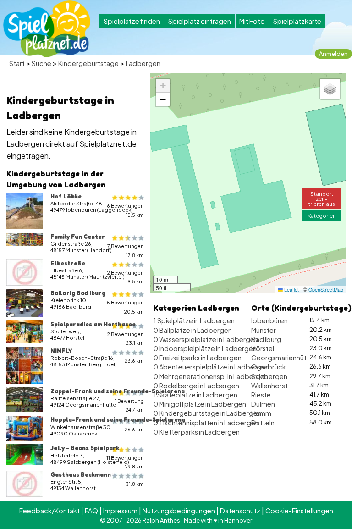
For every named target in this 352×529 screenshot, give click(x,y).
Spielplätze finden (132, 21)
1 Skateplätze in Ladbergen (195, 395)
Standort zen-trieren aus (321, 198)
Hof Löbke (66, 196)
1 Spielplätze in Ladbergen (194, 320)
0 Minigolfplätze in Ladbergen (200, 404)
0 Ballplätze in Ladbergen (193, 330)
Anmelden (333, 53)
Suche (41, 63)
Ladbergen (143, 63)
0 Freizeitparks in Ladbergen (198, 357)
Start (17, 63)
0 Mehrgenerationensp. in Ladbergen (211, 376)
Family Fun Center (77, 236)
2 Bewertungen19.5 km (125, 277)
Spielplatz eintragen (199, 21)
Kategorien (322, 215)
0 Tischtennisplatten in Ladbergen (206, 423)
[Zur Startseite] (46, 28)
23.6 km (134, 361)
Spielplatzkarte (297, 21)
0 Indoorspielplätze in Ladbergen (205, 348)
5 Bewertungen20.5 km (125, 306)
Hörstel (262, 348)
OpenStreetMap (325, 289)
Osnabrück (268, 367)
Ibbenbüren (269, 320)
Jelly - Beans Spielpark (84, 448)
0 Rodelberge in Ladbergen (196, 385)
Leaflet (291, 289)
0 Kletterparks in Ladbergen (197, 432)
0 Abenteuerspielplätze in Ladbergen (211, 367)
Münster (263, 330)
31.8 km (135, 484)
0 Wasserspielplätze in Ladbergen (206, 339)
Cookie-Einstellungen (299, 511)
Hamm (261, 413)
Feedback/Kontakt (49, 511)
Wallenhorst (269, 385)
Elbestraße (67, 263)
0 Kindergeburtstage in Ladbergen (207, 413)
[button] (163, 86)
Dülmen (263, 404)
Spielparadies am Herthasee (93, 324)
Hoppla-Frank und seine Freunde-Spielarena (117, 419)
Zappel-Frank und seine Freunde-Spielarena (117, 391)
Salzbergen (269, 376)
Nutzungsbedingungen (179, 511)
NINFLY (61, 350)
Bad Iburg (266, 339)
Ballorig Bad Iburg (77, 293)
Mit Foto (252, 21)
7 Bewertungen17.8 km (125, 250)
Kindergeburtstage (88, 63)
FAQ (91, 511)
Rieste (261, 395)
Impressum (120, 511)
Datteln (263, 423)
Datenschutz (240, 511)
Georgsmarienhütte (282, 357)
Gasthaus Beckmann (80, 474)
